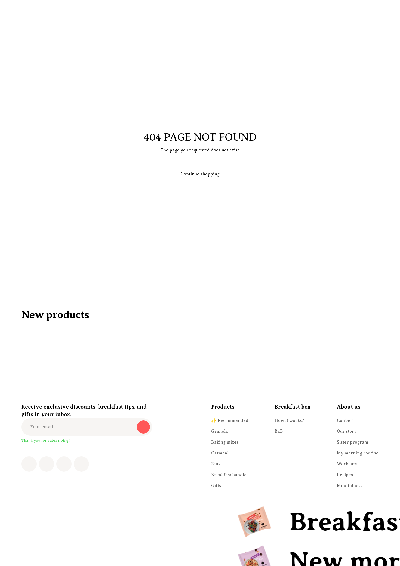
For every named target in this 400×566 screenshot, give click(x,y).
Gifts (216, 485)
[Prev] (356, 348)
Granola (219, 431)
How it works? (289, 420)
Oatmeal (220, 453)
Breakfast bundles (229, 474)
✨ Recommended (229, 420)
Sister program (352, 442)
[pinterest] (64, 464)
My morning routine (358, 453)
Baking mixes (224, 442)
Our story (346, 431)
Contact (345, 420)
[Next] (372, 348)
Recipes (345, 474)
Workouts (347, 464)
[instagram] (46, 464)
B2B (279, 431)
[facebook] (29, 464)
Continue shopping (200, 174)
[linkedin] (81, 464)
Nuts (215, 464)
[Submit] (143, 427)
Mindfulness (349, 485)
